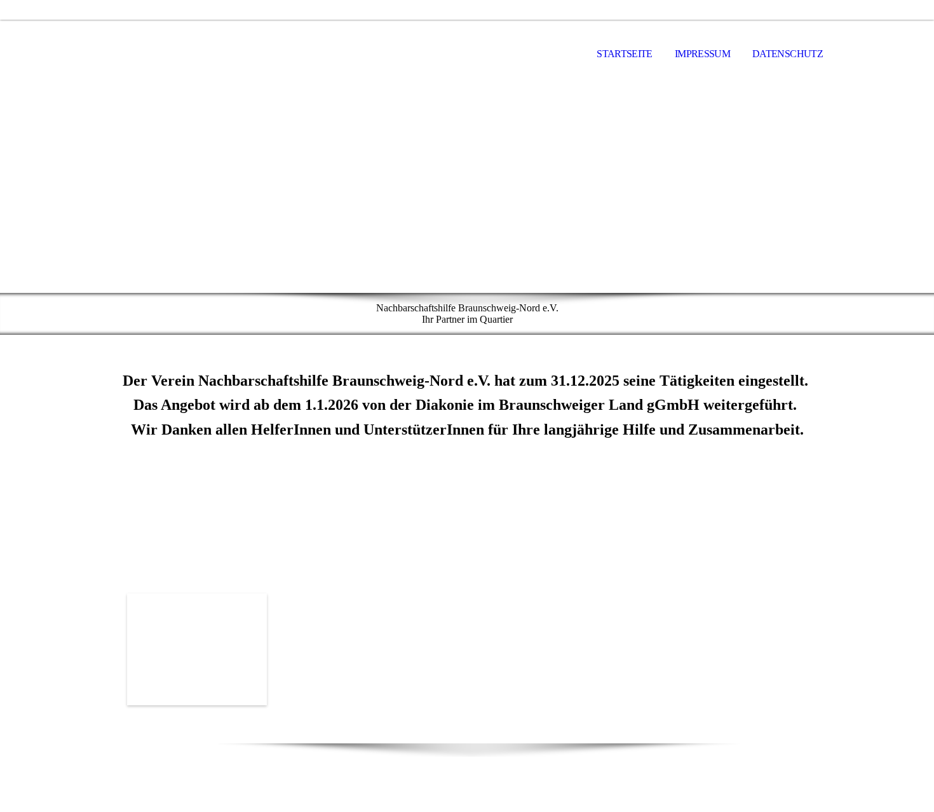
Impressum (702, 53)
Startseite (625, 53)
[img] (165, 55)
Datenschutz (787, 53)
